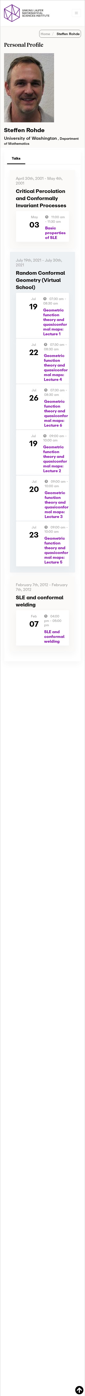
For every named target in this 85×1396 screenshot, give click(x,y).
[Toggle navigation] (76, 13)
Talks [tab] (16, 158)
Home (45, 33)
